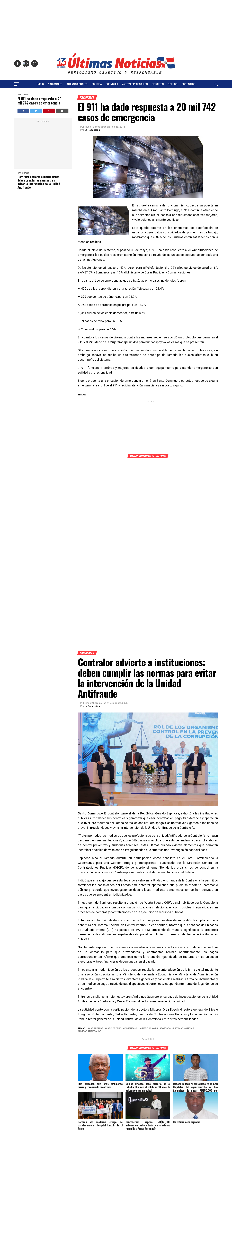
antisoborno (113, 1028)
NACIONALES (55, 84)
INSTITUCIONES (149, 1028)
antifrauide (96, 1028)
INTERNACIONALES (76, 84)
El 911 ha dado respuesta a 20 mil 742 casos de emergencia (39, 101)
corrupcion (131, 1028)
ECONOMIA (112, 84)
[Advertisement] (116, 24)
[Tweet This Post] (36, 111)
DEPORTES (158, 84)
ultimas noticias (184, 1028)
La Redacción (92, 130)
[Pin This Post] (49, 111)
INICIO (40, 84)
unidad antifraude (90, 1031)
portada (166, 1028)
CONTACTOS (188, 84)
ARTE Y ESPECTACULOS (135, 84)
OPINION (172, 84)
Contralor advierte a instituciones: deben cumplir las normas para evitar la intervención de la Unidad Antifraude (38, 182)
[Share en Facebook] (23, 111)
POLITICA (97, 84)
